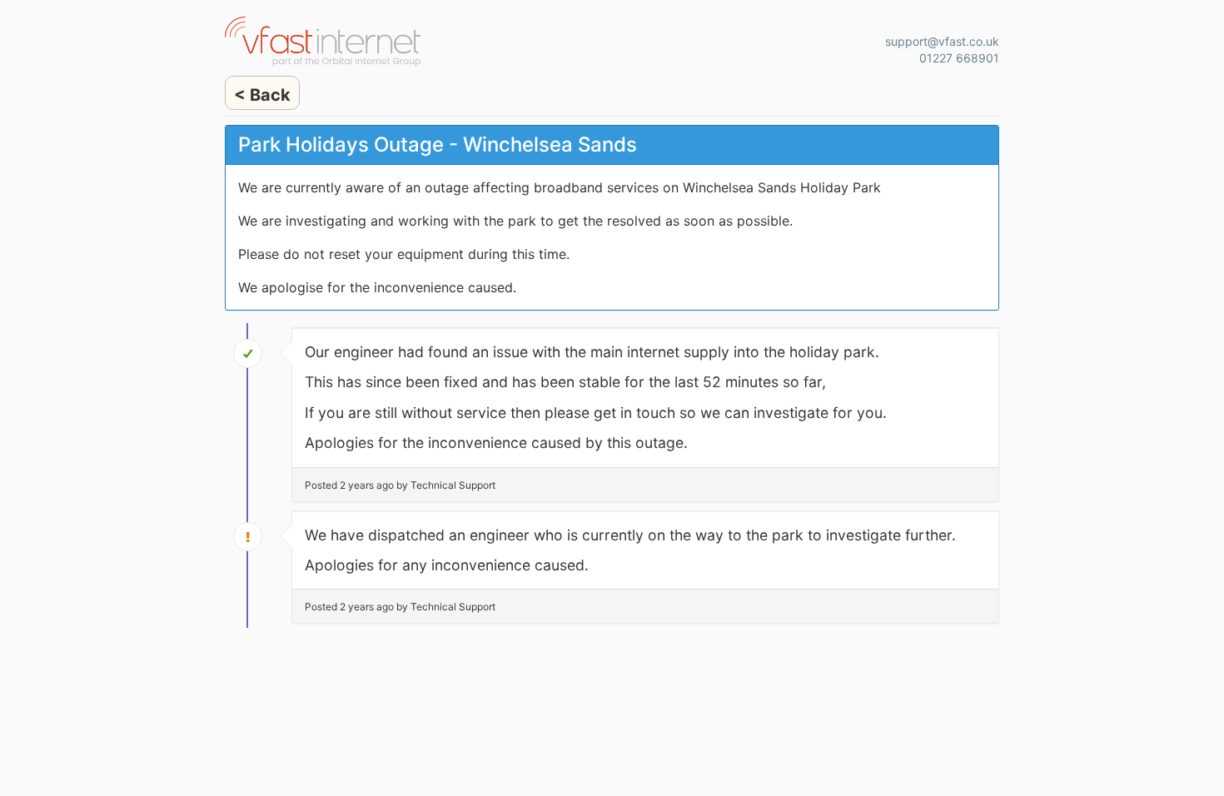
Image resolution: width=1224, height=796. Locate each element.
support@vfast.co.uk (942, 41)
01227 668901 (959, 58)
